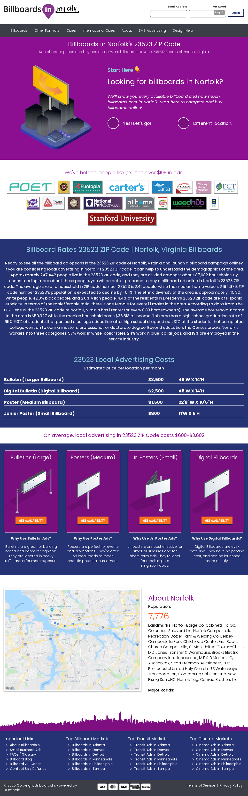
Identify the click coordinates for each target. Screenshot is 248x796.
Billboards (19, 30)
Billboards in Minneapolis (92, 759)
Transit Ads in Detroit (151, 754)
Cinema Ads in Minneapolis (218, 759)
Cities (71, 30)
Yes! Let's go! (137, 123)
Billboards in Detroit (88, 754)
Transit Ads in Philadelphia (156, 763)
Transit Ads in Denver (152, 749)
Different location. (212, 123)
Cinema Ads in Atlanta (215, 745)
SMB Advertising (152, 30)
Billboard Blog (21, 759)
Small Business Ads (25, 749)
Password (219, 6)
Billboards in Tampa (88, 768)
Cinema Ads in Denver (214, 749)
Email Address (177, 6)
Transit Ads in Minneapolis (155, 759)
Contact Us (19, 768)
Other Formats (47, 30)
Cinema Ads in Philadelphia (218, 763)
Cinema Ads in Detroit (214, 754)
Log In (236, 12)
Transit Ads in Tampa (152, 768)
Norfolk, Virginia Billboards (178, 249)
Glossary (29, 754)
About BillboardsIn (25, 745)
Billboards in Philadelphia (92, 763)
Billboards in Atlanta (88, 745)
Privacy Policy (231, 785)
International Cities (99, 30)
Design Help (183, 30)
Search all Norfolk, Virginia (187, 51)
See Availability (31, 520)
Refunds (39, 768)
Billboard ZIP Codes (25, 763)
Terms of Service (201, 785)
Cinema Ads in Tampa (215, 768)
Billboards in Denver (88, 749)
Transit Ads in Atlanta (152, 745)
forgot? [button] (219, 12)
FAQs (14, 754)
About (127, 30)
